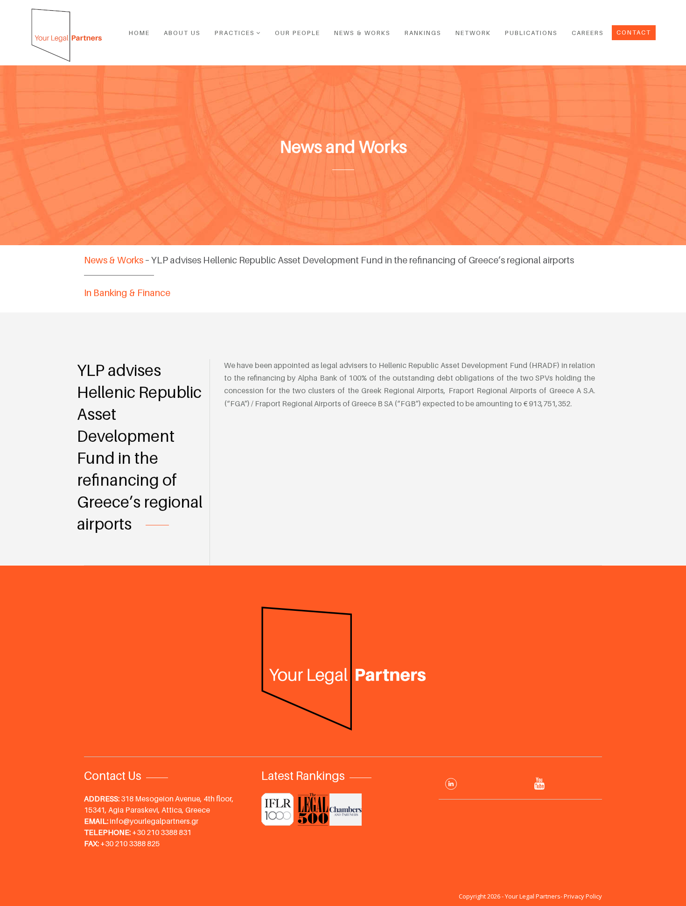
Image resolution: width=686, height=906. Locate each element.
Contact (633, 32)
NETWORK (473, 32)
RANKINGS (423, 32)
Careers (588, 32)
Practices (235, 32)
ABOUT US (182, 32)
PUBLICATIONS (531, 32)
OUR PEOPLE (297, 32)
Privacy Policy (583, 896)
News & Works (362, 32)
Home (139, 32)
